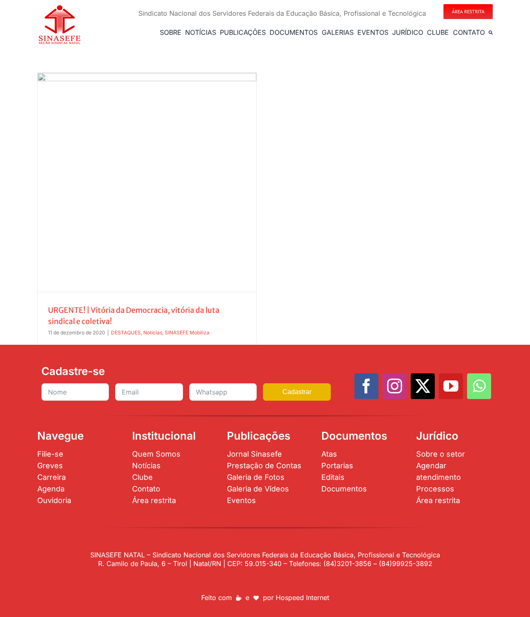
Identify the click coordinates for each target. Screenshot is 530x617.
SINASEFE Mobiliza (187, 332)
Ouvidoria (54, 500)
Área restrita (154, 500)
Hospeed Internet (302, 597)
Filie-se (50, 454)
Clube (142, 477)
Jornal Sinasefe (254, 454)
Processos (435, 488)
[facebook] (366, 386)
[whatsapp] (479, 386)
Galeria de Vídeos (258, 488)
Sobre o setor (440, 454)
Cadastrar (296, 391)
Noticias (152, 332)
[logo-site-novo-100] (59, 7)
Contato (146, 488)
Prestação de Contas (264, 465)
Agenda (51, 488)
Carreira (51, 477)
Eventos (241, 500)
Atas (329, 454)
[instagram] (395, 386)
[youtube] (451, 386)
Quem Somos (156, 454)
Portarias (337, 465)
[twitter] (423, 386)
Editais (332, 477)
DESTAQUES (126, 332)
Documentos (344, 488)
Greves (50, 465)
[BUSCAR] (491, 32)
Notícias (146, 465)
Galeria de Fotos (255, 477)
